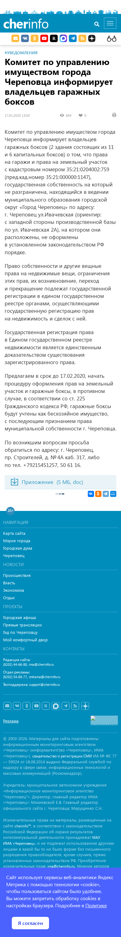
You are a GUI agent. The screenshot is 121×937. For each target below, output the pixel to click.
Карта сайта (14, 533)
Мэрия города (16, 540)
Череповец (14, 555)
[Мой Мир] (113, 494)
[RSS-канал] (75, 706)
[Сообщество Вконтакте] (17, 706)
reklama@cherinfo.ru (44, 677)
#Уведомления (21, 52)
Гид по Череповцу (20, 632)
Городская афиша (19, 617)
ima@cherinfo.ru (41, 664)
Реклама (11, 720)
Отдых (9, 597)
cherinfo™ (23, 826)
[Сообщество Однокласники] (34, 38)
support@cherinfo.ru (44, 684)
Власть (9, 582)
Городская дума (17, 548)
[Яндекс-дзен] (85, 706)
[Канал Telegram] (65, 706)
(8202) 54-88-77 (15, 677)
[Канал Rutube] (54, 38)
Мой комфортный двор (25, 639)
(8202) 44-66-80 (15, 664)
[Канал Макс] (63, 39)
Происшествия (17, 575)
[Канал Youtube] (44, 38)
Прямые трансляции (22, 624)
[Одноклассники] (98, 494)
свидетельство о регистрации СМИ (62, 756)
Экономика (13, 590)
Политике (96, 905)
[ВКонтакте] (91, 494)
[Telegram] (106, 494)
